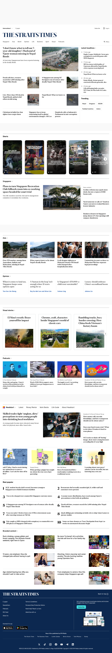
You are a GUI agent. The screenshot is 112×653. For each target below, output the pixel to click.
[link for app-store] (8, 628)
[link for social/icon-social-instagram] (50, 644)
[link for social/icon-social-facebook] (56, 644)
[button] (8, 28)
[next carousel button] (105, 159)
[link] (30, 35)
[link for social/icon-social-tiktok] (44, 644)
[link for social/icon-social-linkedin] (72, 644)
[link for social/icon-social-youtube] (61, 644)
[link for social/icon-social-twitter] (39, 644)
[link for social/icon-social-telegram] (67, 644)
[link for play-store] (22, 628)
